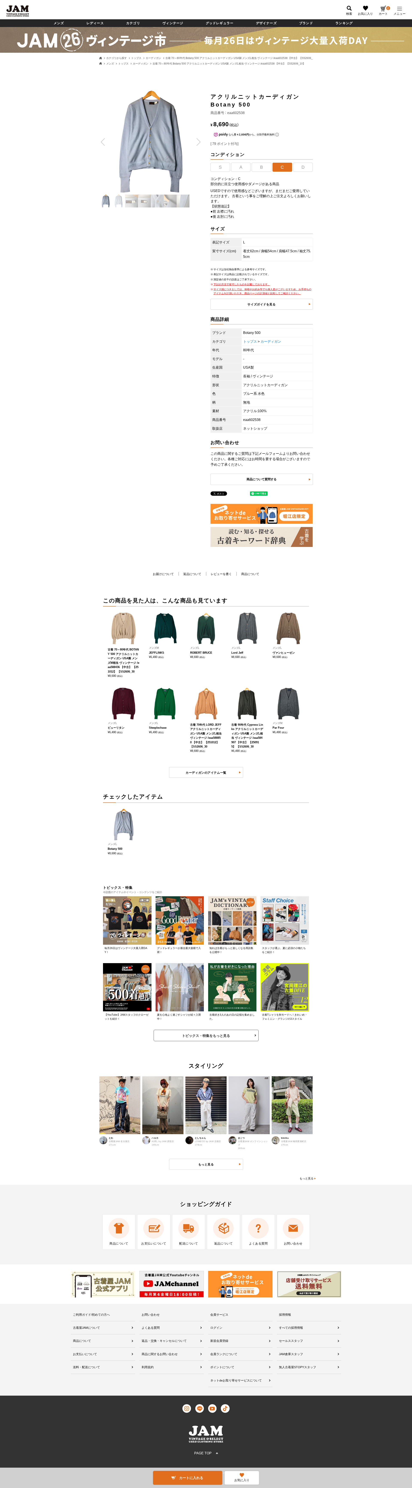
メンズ (59, 23)
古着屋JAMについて (86, 1327)
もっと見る (307, 1178)
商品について (250, 574)
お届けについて (163, 574)
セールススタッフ (291, 1340)
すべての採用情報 (291, 1327)
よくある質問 (151, 1327)
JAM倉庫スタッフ (291, 1354)
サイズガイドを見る (261, 304)
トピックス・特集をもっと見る (206, 1036)
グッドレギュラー (220, 23)
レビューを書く (221, 574)
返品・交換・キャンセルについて (164, 1340)
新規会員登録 (219, 1340)
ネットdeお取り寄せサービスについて (236, 1380)
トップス (136, 58)
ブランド (306, 23)
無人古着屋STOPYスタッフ (297, 1367)
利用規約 (148, 1367)
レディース (95, 23)
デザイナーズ (266, 23)
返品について (192, 574)
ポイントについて (222, 1367)
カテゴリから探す (116, 58)
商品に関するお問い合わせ (160, 1354)
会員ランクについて (223, 1354)
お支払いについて (85, 1354)
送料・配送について (86, 1367)
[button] (103, 142)
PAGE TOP (203, 1453)
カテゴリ (133, 23)
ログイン (216, 1327)
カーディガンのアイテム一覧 (206, 772)
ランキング (344, 23)
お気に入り (365, 13)
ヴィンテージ (172, 23)
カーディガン (153, 58)
